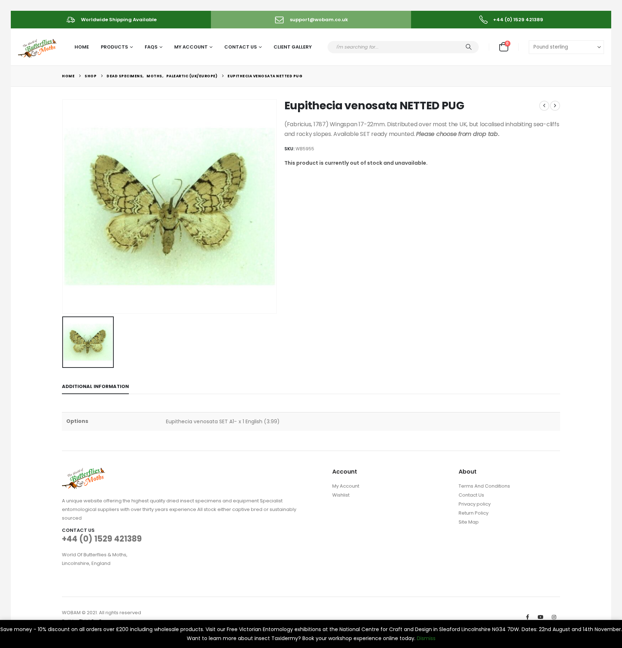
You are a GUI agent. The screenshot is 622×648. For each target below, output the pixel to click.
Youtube (540, 617)
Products (114, 47)
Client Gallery (293, 47)
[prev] (544, 106)
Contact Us (240, 47)
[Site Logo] (38, 47)
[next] (555, 106)
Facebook (527, 617)
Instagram (554, 617)
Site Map (469, 522)
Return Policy (473, 513)
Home (82, 47)
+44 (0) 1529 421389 (102, 538)
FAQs (151, 47)
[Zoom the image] (83, 472)
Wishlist (341, 495)
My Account (191, 47)
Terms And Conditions (484, 486)
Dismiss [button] (426, 638)
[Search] (469, 47)
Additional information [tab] (95, 386)
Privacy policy (475, 504)
